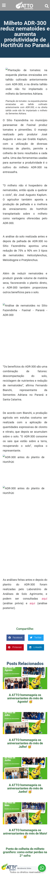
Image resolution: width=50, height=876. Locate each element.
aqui (44, 598)
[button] (3, 5)
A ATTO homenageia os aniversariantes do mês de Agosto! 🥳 (25, 698)
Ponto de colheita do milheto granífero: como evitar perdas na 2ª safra (25, 852)
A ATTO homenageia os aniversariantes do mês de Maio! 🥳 (25, 833)
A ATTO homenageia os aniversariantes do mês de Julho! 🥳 (25, 743)
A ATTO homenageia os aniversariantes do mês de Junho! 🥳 (25, 788)
